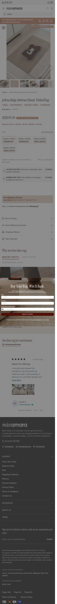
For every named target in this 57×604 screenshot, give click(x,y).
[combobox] (3, 309)
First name (3, 300)
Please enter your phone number (8, 306)
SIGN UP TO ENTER (27, 314)
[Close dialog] (54, 279)
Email (2, 294)
